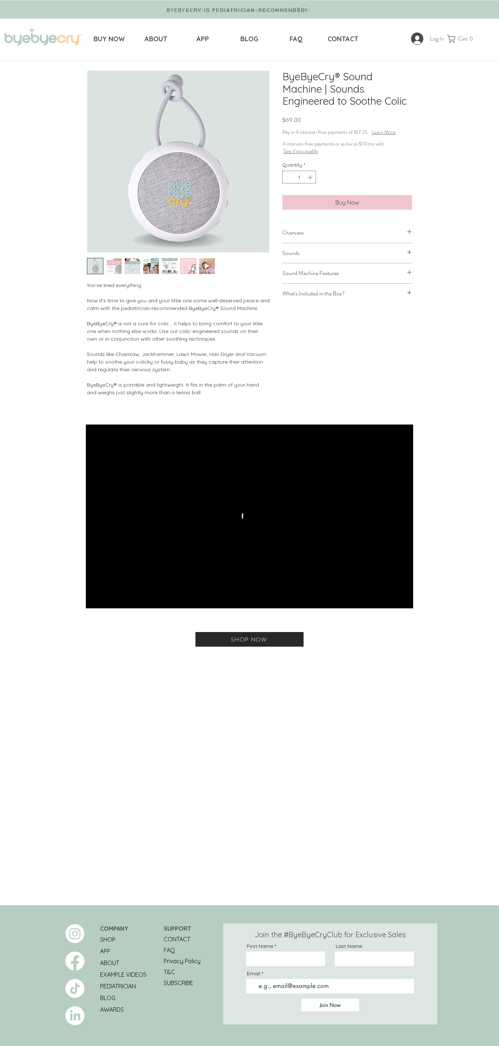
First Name (260, 946)
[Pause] (95, 598)
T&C (169, 972)
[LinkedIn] (74, 1015)
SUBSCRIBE (178, 983)
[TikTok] (74, 988)
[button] (462, 39)
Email (253, 973)
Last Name (349, 946)
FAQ (169, 950)
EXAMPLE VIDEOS (123, 974)
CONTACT (177, 939)
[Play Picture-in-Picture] (391, 598)
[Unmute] (108, 598)
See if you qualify (300, 158)
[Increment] (310, 184)
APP (105, 951)
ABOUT (109, 962)
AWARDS (112, 1009)
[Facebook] (74, 961)
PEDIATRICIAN (118, 986)
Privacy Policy (182, 961)
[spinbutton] (299, 184)
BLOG (107, 998)
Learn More (338, 139)
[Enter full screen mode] (403, 598)
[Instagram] (74, 933)
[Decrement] (287, 184)
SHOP (107, 939)
